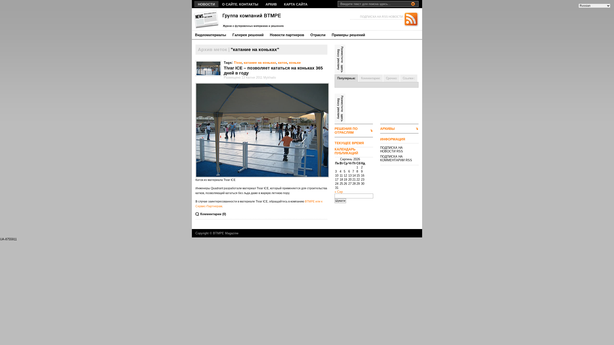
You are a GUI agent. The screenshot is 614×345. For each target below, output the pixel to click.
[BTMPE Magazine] (238, 19)
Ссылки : (409, 78)
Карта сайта (295, 4)
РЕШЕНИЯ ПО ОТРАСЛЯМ (346, 130)
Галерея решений (248, 35)
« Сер (339, 192)
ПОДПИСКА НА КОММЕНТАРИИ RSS (396, 158)
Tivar (238, 62)
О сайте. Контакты (240, 4)
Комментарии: (370, 78)
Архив (271, 4)
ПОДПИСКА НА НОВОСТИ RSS (391, 149)
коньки (295, 62)
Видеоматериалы (210, 35)
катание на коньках (260, 62)
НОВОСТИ (206, 4)
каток (282, 62)
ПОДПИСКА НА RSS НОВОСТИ (381, 16)
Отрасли (317, 35)
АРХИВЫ (387, 129)
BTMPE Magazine (225, 233)
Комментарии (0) (213, 214)
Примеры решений (348, 35)
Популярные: (346, 78)
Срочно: (391, 78)
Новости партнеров (287, 35)
